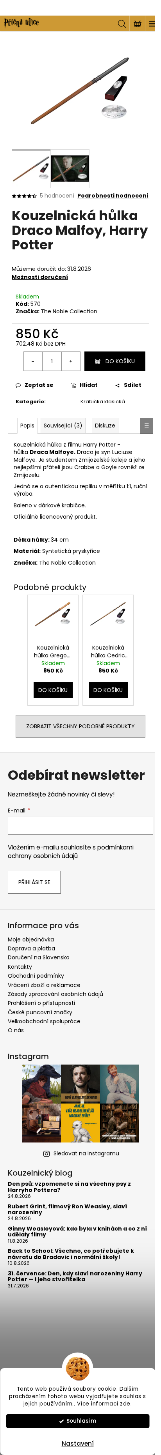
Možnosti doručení (40, 277)
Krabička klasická (102, 401)
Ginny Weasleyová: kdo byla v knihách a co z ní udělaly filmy (77, 1232)
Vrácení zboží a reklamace (44, 985)
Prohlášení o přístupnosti (41, 1003)
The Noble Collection (69, 311)
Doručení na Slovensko (39, 957)
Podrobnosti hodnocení (112, 196)
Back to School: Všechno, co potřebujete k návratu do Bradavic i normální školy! (71, 1254)
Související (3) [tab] (63, 425)
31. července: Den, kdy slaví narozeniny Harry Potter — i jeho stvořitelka (75, 1277)
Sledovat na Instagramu (86, 1153)
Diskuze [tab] (105, 425)
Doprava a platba (31, 948)
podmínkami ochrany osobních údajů (71, 851)
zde (125, 1403)
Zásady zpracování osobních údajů (55, 994)
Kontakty (20, 967)
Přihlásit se (34, 882)
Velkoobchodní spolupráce (44, 1021)
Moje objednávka (31, 939)
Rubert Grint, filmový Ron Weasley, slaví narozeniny (67, 1210)
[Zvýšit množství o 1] (70, 361)
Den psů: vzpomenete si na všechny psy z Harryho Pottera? (69, 1187)
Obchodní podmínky (36, 976)
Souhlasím (81, 1421)
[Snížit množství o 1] (33, 361)
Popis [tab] (27, 425)
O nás (16, 1030)
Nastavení (78, 1443)
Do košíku (120, 361)
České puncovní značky (40, 1012)
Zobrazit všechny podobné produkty (80, 726)
